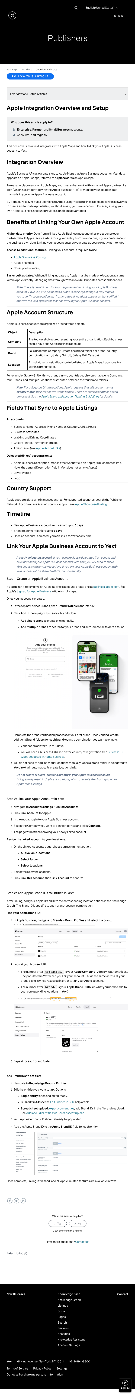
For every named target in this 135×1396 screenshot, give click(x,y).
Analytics (64, 1334)
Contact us (82, 1242)
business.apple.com (106, 587)
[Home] (12, 18)
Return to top (15, 1253)
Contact (122, 1294)
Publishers (26, 69)
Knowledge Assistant (71, 1339)
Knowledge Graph (69, 1300)
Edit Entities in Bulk (62, 1102)
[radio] (58, 1223)
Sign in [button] (118, 15)
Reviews (63, 1328)
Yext (9, 1361)
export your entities (61, 1108)
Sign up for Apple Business (34, 591)
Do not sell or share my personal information (35, 1374)
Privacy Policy (42, 1368)
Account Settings (69, 1345)
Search (62, 1322)
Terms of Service (17, 1368)
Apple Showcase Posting (30, 257)
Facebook (10, 1201)
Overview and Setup (47, 69)
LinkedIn (23, 1201)
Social (62, 1311)
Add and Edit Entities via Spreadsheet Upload (55, 1113)
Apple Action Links (48, 448)
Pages (62, 1317)
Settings (61, 1368)
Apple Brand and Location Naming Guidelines (70, 396)
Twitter (16, 1201)
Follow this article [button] (30, 76)
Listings (63, 1305)
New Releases (16, 1294)
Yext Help (12, 69)
